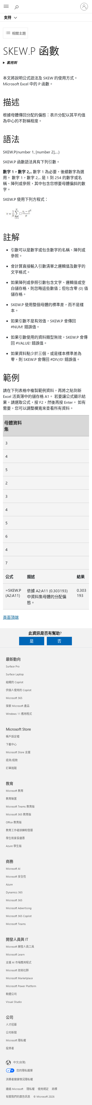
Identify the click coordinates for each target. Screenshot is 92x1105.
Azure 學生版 (14, 846)
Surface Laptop (15, 674)
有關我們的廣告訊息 (18, 1096)
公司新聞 (11, 1032)
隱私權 (30, 1089)
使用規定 (43, 1089)
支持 (8, 17)
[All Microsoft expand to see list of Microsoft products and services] (6, 7)
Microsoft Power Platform (21, 986)
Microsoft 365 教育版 (18, 814)
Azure (9, 884)
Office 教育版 (14, 822)
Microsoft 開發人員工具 (20, 946)
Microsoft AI (13, 868)
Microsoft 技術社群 (17, 970)
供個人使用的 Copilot (18, 690)
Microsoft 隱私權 (16, 1040)
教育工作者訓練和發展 (19, 830)
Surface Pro (12, 666)
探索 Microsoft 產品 (17, 706)
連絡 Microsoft (14, 1089)
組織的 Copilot (14, 682)
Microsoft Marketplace (19, 978)
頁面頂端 (11, 617)
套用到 (12, 62)
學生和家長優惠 (15, 838)
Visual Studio (14, 1002)
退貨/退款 (12, 760)
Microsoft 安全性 (16, 876)
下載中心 (11, 744)
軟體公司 (11, 994)
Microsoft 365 (14, 698)
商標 (54, 1089)
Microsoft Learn (15, 954)
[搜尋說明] (17, 6)
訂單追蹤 (11, 768)
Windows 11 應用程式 (19, 714)
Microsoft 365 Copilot (19, 916)
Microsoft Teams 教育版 (20, 806)
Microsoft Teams (16, 924)
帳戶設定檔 (12, 736)
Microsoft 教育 (14, 790)
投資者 (10, 1048)
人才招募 (11, 1024)
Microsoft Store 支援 (18, 752)
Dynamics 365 (14, 892)
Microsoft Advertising (18, 908)
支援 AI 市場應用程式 (18, 962)
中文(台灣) (19, 1062)
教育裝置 (11, 798)
